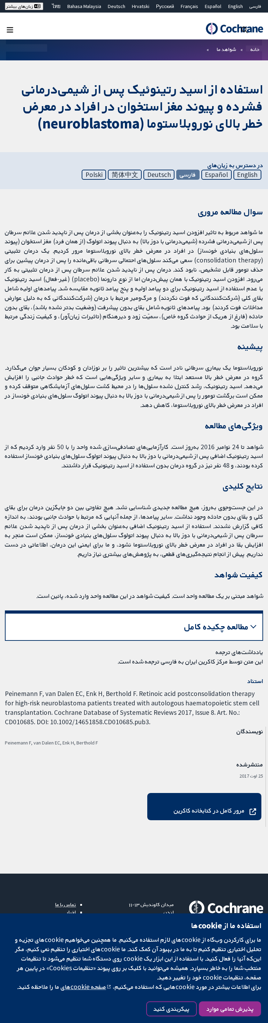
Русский (165, 6)
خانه (255, 49)
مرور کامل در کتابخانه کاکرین (209, 810)
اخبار (71, 912)
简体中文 (125, 174)
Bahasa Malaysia (84, 6)
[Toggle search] (244, 29)
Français (189, 6)
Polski (94, 174)
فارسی (255, 6)
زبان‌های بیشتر (20, 6)
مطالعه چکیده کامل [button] (216, 626)
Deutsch (116, 6)
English (235, 6)
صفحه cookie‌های (83, 987)
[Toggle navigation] (10, 29)
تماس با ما (65, 904)
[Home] (234, 29)
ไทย (56, 6)
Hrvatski (140, 6)
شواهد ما (226, 49)
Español (213, 6)
